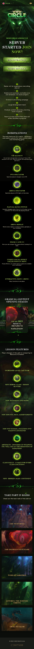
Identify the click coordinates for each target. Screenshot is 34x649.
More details (17, 69)
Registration (17, 60)
